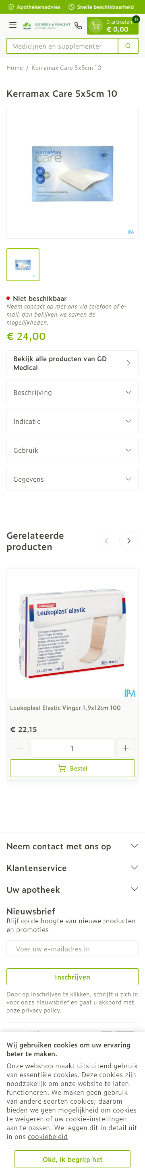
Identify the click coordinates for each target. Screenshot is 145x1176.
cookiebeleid (48, 1136)
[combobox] (62, 46)
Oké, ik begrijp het (73, 1159)
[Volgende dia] (129, 540)
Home (14, 67)
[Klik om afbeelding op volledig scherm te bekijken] (72, 172)
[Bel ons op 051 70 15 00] (78, 26)
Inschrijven (72, 977)
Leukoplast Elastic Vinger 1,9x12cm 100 (65, 707)
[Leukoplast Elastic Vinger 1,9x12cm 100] (72, 634)
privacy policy (41, 1010)
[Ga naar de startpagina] (47, 26)
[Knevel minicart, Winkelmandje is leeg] (96, 25)
